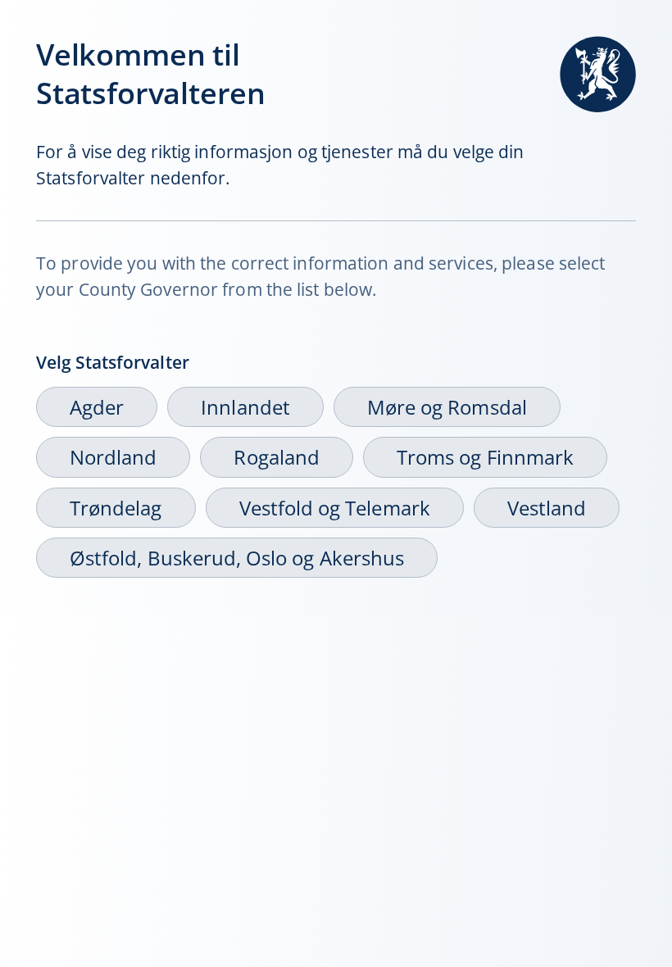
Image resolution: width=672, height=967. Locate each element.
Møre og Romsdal (447, 406)
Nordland (113, 456)
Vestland (546, 507)
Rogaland (276, 456)
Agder (97, 406)
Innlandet (245, 406)
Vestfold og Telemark (334, 507)
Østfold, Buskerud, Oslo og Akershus (237, 557)
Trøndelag (116, 507)
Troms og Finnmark (485, 456)
